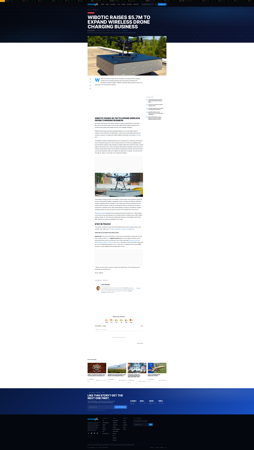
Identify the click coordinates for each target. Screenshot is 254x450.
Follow (138, 288)
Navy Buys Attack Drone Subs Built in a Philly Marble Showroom (155, 109)
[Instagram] (97, 433)
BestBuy (100, 242)
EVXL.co (103, 290)
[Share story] (90, 82)
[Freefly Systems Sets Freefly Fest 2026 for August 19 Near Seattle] (97, 368)
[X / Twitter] (89, 433)
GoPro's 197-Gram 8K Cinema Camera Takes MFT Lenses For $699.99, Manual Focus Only (154, 118)
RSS (165, 447)
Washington (98, 280)
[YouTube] (94, 433)
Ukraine (114, 433)
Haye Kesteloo (105, 284)
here (107, 238)
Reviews (129, 4)
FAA (119, 4)
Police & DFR (115, 431)
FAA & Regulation (116, 429)
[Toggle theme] (156, 4)
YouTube (123, 229)
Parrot (111, 242)
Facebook (117, 229)
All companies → (106, 433)
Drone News (115, 420)
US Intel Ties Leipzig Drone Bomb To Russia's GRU (155, 105)
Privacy (152, 447)
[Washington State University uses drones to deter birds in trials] (117, 368)
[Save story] (90, 79)
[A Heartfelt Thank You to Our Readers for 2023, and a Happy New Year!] (137, 368)
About (124, 420)
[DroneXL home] (93, 4)
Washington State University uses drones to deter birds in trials (117, 375)
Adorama (131, 240)
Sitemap (161, 447)
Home (102, 4)
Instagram (129, 229)
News (107, 4)
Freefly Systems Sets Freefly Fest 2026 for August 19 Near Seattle (96, 375)
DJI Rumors (115, 424)
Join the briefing (120, 407)
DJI (108, 242)
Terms (157, 447)
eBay (104, 242)
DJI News (113, 4)
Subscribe (162, 4)
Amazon (137, 240)
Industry (136, 4)
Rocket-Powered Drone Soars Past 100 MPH (154, 375)
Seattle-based (101, 213)
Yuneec (118, 242)
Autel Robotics (106, 422)
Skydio (104, 424)
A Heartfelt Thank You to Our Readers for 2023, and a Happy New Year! (134, 375)
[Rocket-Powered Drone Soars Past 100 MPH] (157, 368)
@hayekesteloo (111, 292)
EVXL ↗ (124, 429)
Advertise (125, 424)
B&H (96, 242)
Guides (124, 4)
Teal (103, 431)
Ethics (124, 427)
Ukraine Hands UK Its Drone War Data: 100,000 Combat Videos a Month (155, 101)
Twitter (112, 229)
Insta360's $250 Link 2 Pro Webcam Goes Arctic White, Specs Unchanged (155, 113)
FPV (114, 435)
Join (151, 424)
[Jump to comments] (90, 88)
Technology (96, 9)
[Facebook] (91, 433)
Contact (124, 422)
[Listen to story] (90, 85)
